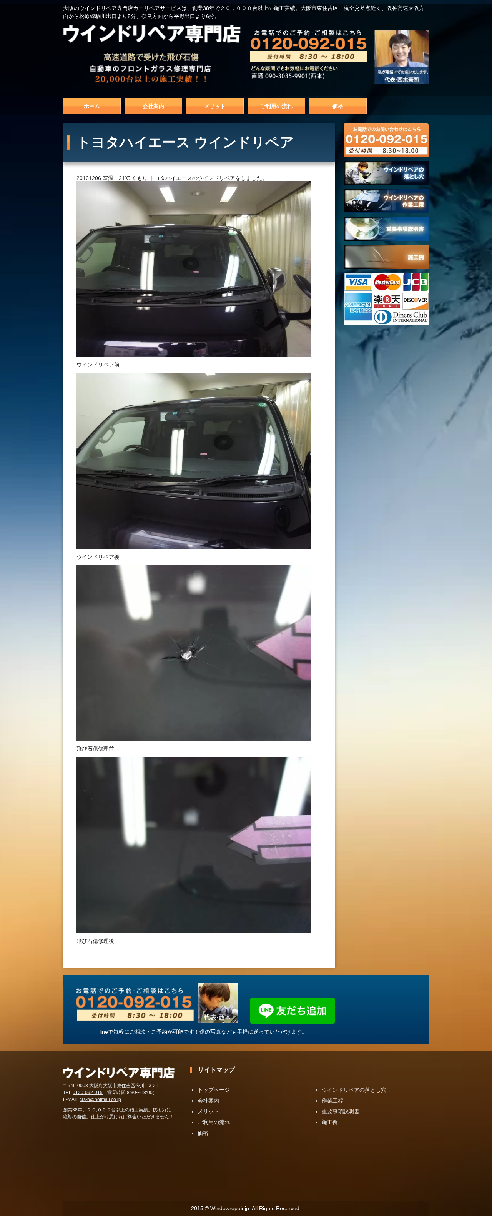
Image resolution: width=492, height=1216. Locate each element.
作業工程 (332, 1100)
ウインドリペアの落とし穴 (354, 1090)
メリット (215, 106)
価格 (337, 106)
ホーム (92, 106)
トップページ (214, 1090)
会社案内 (153, 106)
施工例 (330, 1122)
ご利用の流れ (276, 106)
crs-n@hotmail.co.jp (100, 1099)
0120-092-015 (88, 1092)
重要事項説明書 (340, 1111)
